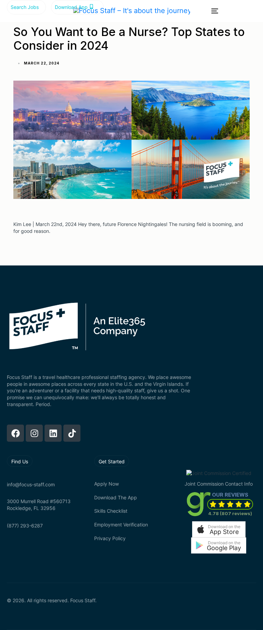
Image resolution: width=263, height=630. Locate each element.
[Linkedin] (53, 433)
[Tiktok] (71, 433)
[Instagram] (34, 433)
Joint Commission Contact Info (219, 484)
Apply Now (106, 484)
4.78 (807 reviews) (230, 513)
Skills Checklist (110, 511)
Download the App (115, 497)
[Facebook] (15, 433)
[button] (219, 529)
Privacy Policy (110, 538)
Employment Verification (121, 524)
